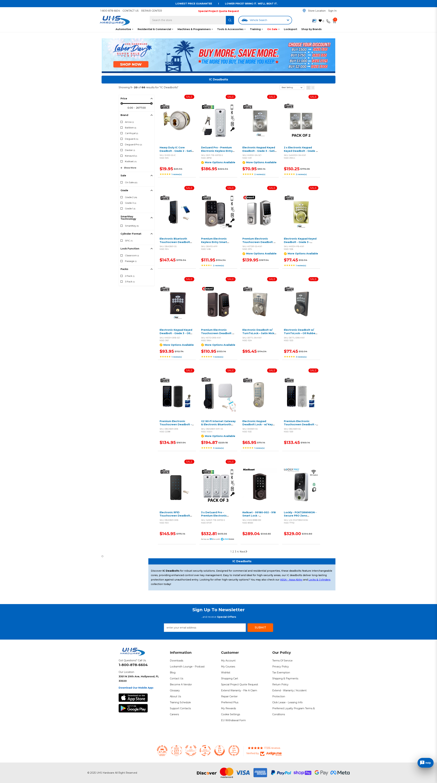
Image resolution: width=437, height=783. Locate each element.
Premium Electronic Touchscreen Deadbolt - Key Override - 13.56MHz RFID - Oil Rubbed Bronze (176, 426)
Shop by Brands (311, 29)
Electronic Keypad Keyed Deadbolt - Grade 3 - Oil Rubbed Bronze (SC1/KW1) (176, 333)
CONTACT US (131, 10)
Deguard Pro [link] (133, 144)
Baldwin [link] (130, 127)
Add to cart (176, 124)
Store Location (317, 10)
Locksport (290, 29)
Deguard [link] (131, 138)
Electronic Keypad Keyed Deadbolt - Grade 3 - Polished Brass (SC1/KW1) (300, 242)
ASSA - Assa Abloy (291, 579)
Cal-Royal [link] (131, 133)
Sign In (332, 10)
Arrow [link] (129, 122)
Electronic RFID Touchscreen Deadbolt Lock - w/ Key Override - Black (175, 517)
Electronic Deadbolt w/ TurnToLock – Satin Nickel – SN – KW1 (259, 333)
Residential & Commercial (154, 29)
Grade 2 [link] (131, 197)
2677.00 (141, 107)
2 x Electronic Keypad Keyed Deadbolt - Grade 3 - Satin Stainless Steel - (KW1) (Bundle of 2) (300, 152)
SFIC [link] (129, 240)
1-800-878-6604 (110, 10)
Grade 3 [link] (130, 202)
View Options (217, 124)
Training (255, 29)
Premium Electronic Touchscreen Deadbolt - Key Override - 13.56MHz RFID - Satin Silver (300, 426)
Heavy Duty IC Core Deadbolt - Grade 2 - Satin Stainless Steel (176, 151)
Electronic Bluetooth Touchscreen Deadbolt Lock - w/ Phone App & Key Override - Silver (175, 243)
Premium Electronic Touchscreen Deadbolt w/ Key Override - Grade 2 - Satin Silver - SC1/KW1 (259, 243)
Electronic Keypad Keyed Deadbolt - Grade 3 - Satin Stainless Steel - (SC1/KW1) (259, 151)
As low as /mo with (210, 539)
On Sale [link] (131, 182)
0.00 (130, 107)
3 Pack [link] (130, 281)
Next (242, 551)
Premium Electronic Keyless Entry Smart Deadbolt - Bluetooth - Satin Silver (216, 243)
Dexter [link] (130, 150)
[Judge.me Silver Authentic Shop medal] (190, 750)
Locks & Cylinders (319, 579)
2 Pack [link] (130, 276)
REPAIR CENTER (151, 10)
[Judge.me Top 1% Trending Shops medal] (233, 750)
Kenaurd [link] (131, 155)
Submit (260, 627)
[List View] (312, 87)
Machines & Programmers (194, 29)
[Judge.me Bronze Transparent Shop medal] (205, 750)
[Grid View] (308, 87)
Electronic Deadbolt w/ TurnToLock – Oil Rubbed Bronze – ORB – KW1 (300, 333)
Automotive (123, 29)
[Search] (230, 20)
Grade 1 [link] (130, 208)
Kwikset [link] (131, 161)
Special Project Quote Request (218, 11)
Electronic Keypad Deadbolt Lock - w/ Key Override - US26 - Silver (257, 424)
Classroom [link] (132, 255)
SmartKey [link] (132, 225)
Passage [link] (131, 261)
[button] (292, 87)
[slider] (122, 103)
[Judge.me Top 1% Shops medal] (219, 750)
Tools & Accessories (230, 29)
